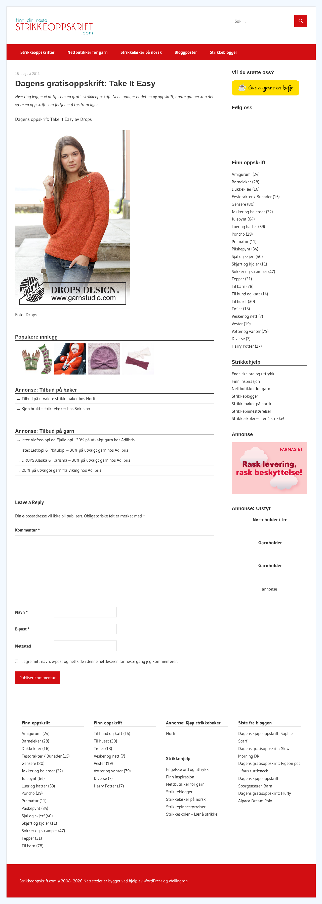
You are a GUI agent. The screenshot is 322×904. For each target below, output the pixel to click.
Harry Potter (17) (247, 346)
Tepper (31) (242, 278)
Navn (21, 612)
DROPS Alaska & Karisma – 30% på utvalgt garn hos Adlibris (76, 460)
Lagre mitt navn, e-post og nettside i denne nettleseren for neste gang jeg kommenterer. (99, 661)
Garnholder (270, 543)
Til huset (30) (243, 301)
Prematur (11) (244, 241)
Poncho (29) (242, 234)
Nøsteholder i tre (270, 519)
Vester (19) (241, 323)
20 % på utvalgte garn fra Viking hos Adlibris (61, 470)
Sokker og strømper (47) (253, 271)
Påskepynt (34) (245, 248)
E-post (22, 628)
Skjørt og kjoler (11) (249, 264)
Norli (170, 733)
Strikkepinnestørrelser (251, 411)
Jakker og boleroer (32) (252, 211)
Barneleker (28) (245, 181)
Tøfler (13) (241, 308)
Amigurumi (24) (246, 174)
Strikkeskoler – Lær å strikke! (258, 418)
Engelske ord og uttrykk (253, 373)
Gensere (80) (243, 204)
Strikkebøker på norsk (141, 52)
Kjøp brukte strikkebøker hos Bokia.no (56, 408)
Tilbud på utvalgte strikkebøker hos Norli (58, 398)
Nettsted (23, 646)
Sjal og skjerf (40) (247, 256)
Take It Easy (61, 119)
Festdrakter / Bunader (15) (256, 196)
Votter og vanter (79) (250, 331)
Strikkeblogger (223, 52)
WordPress (153, 880)
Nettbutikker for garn (87, 52)
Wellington (178, 880)
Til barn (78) (243, 286)
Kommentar (27, 530)
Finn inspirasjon (246, 381)
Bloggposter (186, 52)
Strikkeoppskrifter (37, 52)
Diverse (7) (241, 338)
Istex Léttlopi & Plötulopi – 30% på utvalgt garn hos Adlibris (75, 450)
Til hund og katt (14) (250, 293)
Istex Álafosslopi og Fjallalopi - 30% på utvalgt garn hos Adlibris (78, 439)
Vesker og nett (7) (247, 316)
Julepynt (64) (243, 219)
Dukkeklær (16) (246, 189)
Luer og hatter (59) (248, 226)
